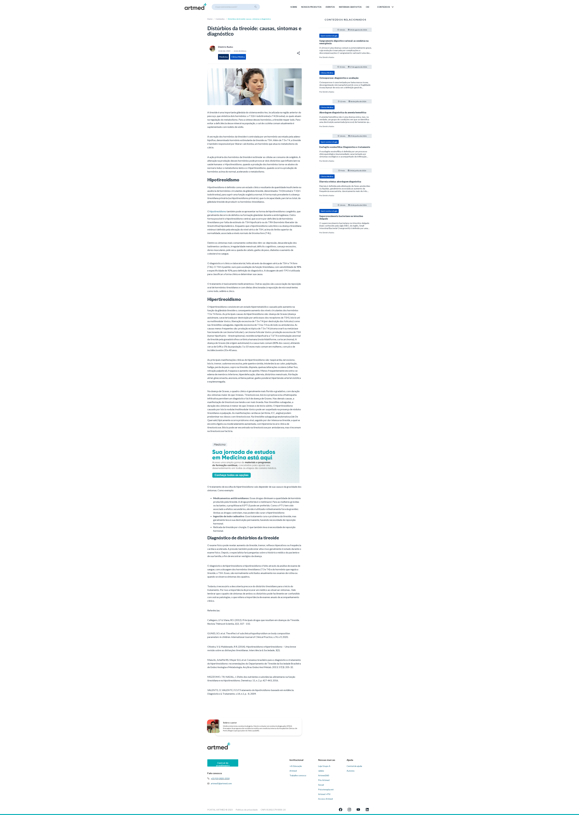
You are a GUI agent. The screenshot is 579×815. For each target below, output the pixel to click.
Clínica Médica (327, 73)
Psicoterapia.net (326, 789)
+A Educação (296, 766)
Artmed (293, 770)
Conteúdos (220, 19)
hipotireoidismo (218, 211)
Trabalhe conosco (298, 775)
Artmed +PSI (324, 794)
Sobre (293, 7)
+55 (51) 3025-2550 (220, 778)
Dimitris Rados (328, 57)
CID (367, 7)
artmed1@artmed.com (221, 783)
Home (209, 19)
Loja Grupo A (324, 766)
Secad (321, 784)
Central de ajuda (354, 766)
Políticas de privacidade (247, 809)
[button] (385, 7)
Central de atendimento (223, 764)
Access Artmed (325, 798)
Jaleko (321, 770)
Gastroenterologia (329, 36)
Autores (350, 770)
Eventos (330, 7)
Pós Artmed (323, 780)
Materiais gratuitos (350, 7)
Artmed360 (323, 775)
